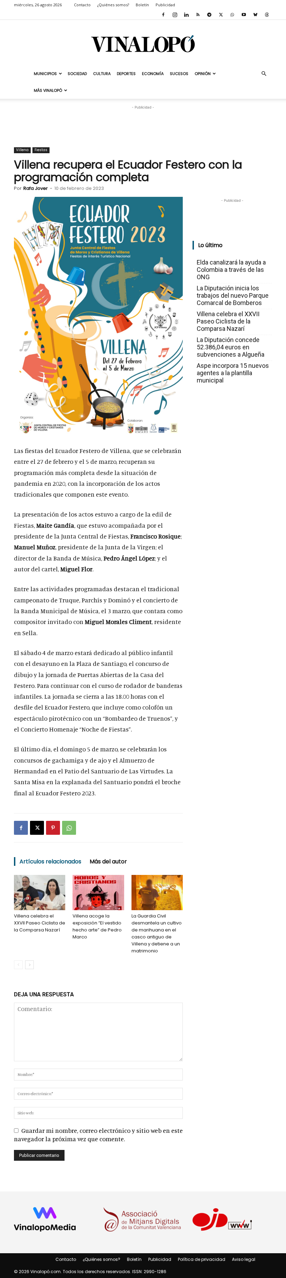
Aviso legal (243, 1259)
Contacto (82, 4)
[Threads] (267, 15)
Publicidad (165, 4)
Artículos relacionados (50, 861)
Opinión (203, 73)
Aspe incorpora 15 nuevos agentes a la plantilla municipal (233, 373)
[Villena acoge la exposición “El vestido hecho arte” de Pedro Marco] (98, 892)
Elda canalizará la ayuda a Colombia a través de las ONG (231, 270)
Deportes (126, 73)
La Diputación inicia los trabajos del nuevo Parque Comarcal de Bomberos (233, 295)
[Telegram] (209, 15)
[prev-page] (18, 964)
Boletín (142, 4)
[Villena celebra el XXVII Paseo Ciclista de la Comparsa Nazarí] (39, 892)
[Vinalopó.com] (143, 43)
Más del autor (108, 861)
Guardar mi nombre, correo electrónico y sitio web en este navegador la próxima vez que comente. (98, 1134)
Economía (153, 73)
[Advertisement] (143, 121)
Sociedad (77, 73)
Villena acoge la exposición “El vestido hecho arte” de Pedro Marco (97, 926)
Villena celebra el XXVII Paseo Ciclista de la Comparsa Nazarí (39, 923)
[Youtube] (244, 15)
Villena (22, 150)
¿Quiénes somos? (113, 4)
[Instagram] (175, 15)
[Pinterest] (53, 828)
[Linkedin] (186, 15)
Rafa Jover (35, 188)
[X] (221, 15)
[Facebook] (163, 15)
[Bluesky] (255, 15)
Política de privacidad (201, 1259)
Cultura (102, 73)
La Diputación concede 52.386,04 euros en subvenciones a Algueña (230, 347)
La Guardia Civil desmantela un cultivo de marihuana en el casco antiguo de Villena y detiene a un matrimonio (156, 933)
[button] (263, 73)
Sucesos (179, 73)
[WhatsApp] (232, 15)
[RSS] (198, 15)
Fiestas (41, 150)
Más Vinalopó (48, 90)
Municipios (45, 73)
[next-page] (29, 964)
